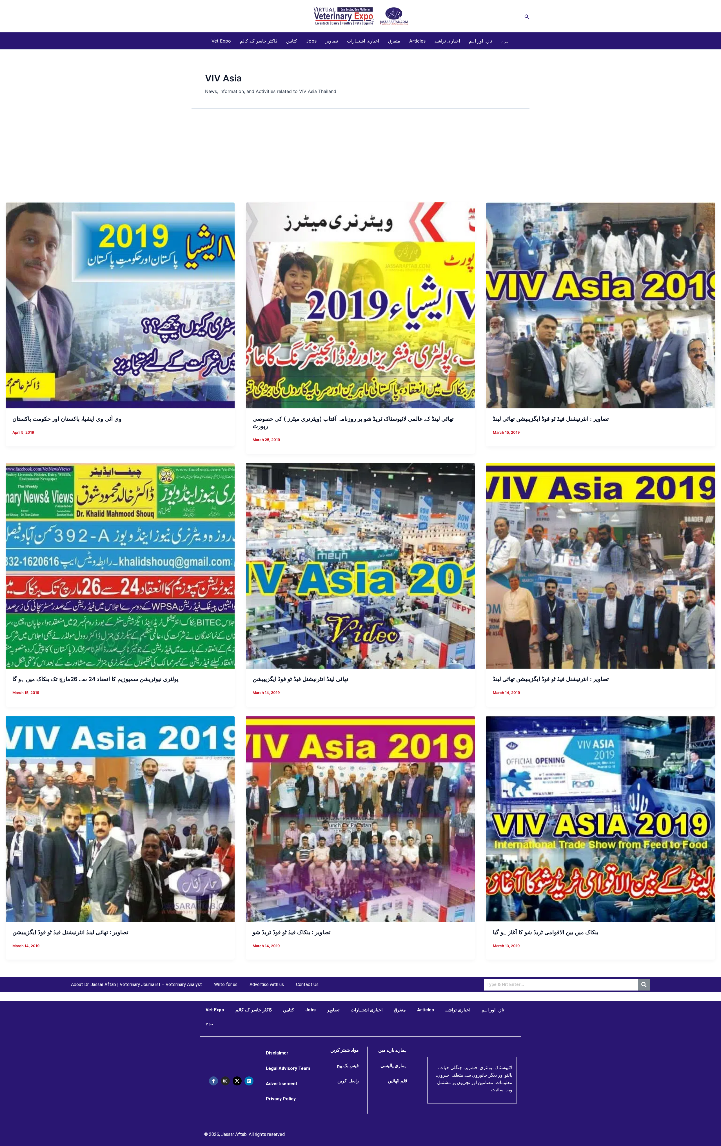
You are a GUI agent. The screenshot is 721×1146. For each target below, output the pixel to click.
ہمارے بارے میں (392, 1050)
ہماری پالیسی (393, 1065)
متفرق (394, 41)
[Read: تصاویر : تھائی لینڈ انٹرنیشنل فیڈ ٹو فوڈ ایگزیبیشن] (120, 818)
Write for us (225, 984)
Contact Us (307, 984)
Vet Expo (221, 41)
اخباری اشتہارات (363, 41)
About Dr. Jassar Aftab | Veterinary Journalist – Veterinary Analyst (136, 984)
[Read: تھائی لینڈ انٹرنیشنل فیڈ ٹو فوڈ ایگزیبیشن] (360, 565)
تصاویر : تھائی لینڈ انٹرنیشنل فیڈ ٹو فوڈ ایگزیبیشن (70, 932)
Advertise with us (267, 984)
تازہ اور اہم (480, 41)
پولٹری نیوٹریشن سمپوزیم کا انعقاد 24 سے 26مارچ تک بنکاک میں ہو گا (95, 679)
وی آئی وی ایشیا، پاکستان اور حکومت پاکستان (67, 418)
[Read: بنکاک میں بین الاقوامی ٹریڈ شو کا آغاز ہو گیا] (600, 818)
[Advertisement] (360, 160)
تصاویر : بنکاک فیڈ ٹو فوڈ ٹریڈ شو (292, 932)
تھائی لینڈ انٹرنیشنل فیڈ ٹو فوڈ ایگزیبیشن (300, 679)
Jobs (311, 41)
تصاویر (332, 41)
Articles (417, 41)
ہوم (505, 41)
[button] (526, 16)
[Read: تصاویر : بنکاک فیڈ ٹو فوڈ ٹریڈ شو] (360, 818)
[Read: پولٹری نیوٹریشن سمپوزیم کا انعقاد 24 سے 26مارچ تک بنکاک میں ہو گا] (120, 565)
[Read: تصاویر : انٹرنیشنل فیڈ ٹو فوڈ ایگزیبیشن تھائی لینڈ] (600, 305)
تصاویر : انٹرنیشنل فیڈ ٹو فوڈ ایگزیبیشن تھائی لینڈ (551, 418)
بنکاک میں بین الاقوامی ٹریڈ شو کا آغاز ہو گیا (545, 932)
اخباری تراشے (447, 41)
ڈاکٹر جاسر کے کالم (258, 41)
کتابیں (291, 41)
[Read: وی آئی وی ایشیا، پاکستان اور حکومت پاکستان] (120, 305)
